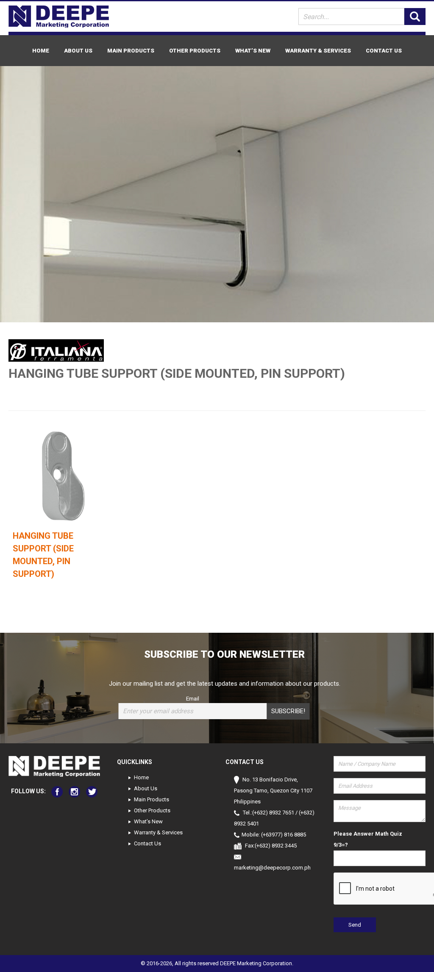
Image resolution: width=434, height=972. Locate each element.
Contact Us (384, 50)
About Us (78, 50)
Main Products (130, 50)
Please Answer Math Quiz (368, 834)
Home (40, 50)
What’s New (252, 50)
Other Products (194, 50)
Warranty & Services (318, 50)
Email (192, 698)
